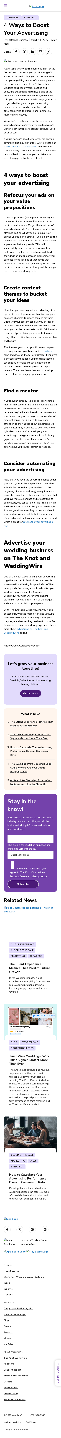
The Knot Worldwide (15, 1357)
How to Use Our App (15, 1314)
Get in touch (30, 693)
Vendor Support (12, 1369)
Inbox (7, 1282)
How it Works (11, 1270)
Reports (8, 1332)
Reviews (8, 1294)
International (11, 1387)
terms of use (18, 876)
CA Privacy (31, 1422)
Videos (7, 1338)
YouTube (8, 1344)
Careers (8, 1381)
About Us (9, 1363)
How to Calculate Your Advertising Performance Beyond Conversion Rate (31, 751)
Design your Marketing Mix (18, 1308)
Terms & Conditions (14, 1399)
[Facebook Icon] (7, 1229)
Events (7, 1326)
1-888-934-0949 (36, 1415)
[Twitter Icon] (19, 1229)
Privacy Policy (11, 1393)
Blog (6, 1320)
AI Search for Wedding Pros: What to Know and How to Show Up (31, 782)
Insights (8, 1288)
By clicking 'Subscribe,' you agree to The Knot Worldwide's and (28, 872)
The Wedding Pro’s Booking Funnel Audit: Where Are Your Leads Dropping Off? (31, 767)
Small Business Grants (16, 1375)
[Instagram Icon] (45, 1229)
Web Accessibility (12, 1422)
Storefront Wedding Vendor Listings (24, 1277)
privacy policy (39, 876)
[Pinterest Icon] (32, 1229)
